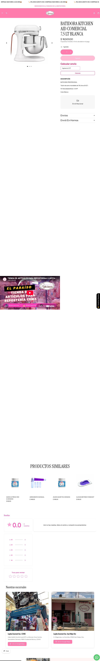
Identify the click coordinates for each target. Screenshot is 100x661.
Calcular (77, 73)
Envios (64, 115)
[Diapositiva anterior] (6, 43)
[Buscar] (6, 13)
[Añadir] (23, 491)
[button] (18, 539)
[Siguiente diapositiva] (52, 43)
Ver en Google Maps (18, 644)
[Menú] (2, 13)
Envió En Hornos (69, 120)
